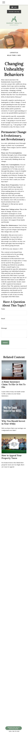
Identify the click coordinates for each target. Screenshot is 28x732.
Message (4, 328)
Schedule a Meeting (14, 11)
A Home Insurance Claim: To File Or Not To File (14, 384)
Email (3, 318)
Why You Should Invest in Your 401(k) (13, 422)
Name (3, 309)
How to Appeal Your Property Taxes (12, 456)
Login (14, 7)
